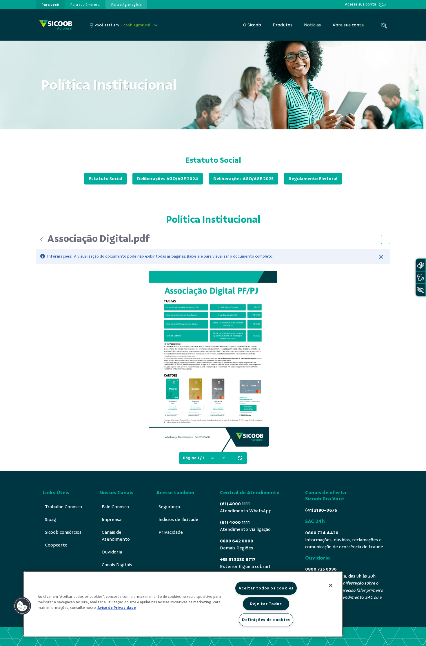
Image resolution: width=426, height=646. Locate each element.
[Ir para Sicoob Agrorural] (55, 25)
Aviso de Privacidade (116, 608)
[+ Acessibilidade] (420, 290)
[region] (183, 604)
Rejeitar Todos (266, 603)
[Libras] (420, 265)
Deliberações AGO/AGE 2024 (167, 178)
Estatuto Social (105, 178)
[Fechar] (381, 256)
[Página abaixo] (224, 458)
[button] (22, 606)
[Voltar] (41, 239)
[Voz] (420, 277)
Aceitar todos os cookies (266, 588)
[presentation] (50, 4)
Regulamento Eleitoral (313, 178)
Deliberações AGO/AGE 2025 (243, 178)
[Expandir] (240, 458)
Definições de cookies (266, 619)
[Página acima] (212, 458)
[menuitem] (50, 4)
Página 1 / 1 (193, 458)
